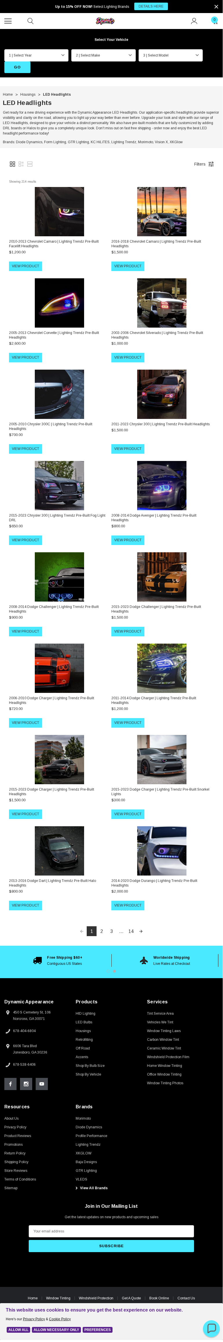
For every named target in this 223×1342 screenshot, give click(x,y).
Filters (200, 164)
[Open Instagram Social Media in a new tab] (26, 1084)
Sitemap (10, 1188)
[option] (57, 960)
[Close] (216, 6)
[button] (12, 164)
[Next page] (141, 931)
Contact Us (186, 1298)
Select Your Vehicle (111, 40)
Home (33, 1298)
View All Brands (93, 1188)
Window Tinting (58, 1298)
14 (131, 931)
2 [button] (114, 971)
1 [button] (108, 971)
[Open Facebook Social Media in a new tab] (10, 1084)
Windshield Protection (96, 1298)
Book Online (159, 1298)
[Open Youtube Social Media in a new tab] (42, 1084)
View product (25, 266)
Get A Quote (131, 1298)
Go (17, 67)
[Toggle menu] (8, 20)
